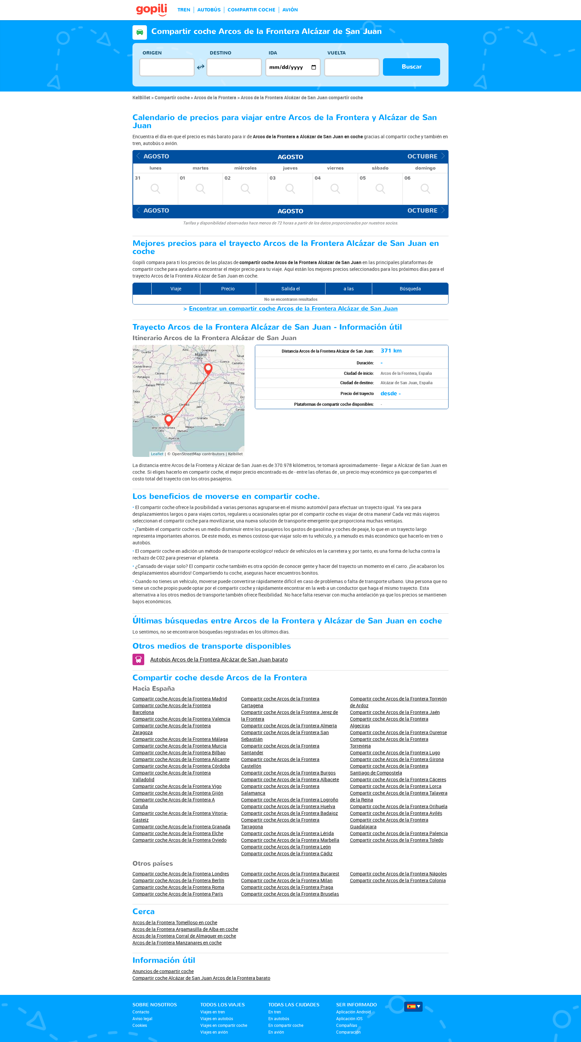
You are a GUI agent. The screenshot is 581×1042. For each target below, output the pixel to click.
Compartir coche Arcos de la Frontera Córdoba (181, 766)
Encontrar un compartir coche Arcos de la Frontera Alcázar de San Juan (293, 308)
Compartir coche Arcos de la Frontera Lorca (395, 786)
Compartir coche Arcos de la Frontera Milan (287, 880)
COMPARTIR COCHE (251, 10)
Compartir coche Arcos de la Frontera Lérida (287, 833)
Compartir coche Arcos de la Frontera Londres (180, 873)
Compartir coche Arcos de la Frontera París (177, 894)
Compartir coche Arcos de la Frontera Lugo (395, 752)
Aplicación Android (353, 1011)
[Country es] (413, 1007)
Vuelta (336, 53)
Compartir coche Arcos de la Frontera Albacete (290, 779)
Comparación (348, 1032)
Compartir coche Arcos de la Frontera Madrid (179, 698)
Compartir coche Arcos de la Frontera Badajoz (289, 813)
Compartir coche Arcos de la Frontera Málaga (180, 739)
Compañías (346, 1025)
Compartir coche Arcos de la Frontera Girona (397, 759)
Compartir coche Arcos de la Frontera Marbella (290, 840)
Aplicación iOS (349, 1018)
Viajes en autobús (216, 1018)
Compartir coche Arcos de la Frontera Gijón (177, 793)
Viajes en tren (212, 1011)
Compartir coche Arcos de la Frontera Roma (178, 887)
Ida (273, 53)
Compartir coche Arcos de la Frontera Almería (289, 725)
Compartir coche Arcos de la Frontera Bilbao (179, 752)
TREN (184, 10)
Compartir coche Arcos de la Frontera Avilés (396, 813)
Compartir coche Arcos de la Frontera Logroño (289, 799)
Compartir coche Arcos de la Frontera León (286, 846)
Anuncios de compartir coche (163, 971)
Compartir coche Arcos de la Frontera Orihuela (399, 806)
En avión (276, 1032)
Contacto (140, 1011)
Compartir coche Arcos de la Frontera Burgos (288, 772)
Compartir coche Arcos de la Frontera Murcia (179, 746)
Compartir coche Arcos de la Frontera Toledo (396, 840)
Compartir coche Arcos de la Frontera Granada (181, 826)
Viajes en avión (214, 1032)
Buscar (412, 67)
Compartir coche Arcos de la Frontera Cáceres (398, 779)
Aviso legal (142, 1018)
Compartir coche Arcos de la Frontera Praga (287, 887)
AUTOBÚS (209, 10)
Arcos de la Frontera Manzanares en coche (177, 942)
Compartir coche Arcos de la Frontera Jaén (395, 712)
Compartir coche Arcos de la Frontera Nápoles (398, 873)
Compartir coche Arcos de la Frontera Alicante (180, 759)
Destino (220, 53)
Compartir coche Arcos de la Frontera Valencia (181, 719)
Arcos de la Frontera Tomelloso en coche (174, 922)
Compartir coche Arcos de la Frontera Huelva (288, 806)
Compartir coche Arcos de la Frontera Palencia (399, 833)
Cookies (139, 1025)
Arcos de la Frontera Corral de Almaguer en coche (184, 936)
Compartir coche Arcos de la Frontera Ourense (398, 732)
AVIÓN (290, 10)
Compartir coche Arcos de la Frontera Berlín (178, 880)
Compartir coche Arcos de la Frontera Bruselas (290, 894)
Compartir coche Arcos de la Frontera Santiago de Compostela (389, 769)
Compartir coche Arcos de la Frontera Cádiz (287, 853)
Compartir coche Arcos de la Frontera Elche (177, 833)
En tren (274, 1011)
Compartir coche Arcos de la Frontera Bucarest (290, 873)
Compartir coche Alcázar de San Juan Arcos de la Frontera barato (201, 978)
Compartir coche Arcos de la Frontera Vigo (177, 786)
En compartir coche (285, 1025)
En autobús (278, 1018)
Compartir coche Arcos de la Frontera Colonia (398, 880)
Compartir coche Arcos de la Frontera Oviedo (179, 840)
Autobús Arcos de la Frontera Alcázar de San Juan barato (219, 659)
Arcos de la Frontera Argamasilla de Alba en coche (185, 929)
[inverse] (200, 67)
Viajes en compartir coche (223, 1025)
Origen (152, 53)
